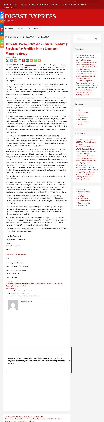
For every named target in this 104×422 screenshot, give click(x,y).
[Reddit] (15, 60)
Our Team (32, 4)
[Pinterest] (23, 60)
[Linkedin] (19, 60)
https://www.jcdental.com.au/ (16, 254)
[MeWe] (27, 60)
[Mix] (31, 60)
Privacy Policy (55, 4)
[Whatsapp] (35, 60)
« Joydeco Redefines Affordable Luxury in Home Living (24, 417)
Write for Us (82, 4)
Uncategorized (83, 122)
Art (28, 28)
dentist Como (28, 229)
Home (6, 4)
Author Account (9, 7)
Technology (9, 28)
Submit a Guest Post (69, 4)
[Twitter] (11, 60)
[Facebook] (7, 60)
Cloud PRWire (45, 37)
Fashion (20, 28)
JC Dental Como (30, 65)
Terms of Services (42, 4)
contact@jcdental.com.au (14, 263)
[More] (39, 60)
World (36, 28)
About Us (13, 4)
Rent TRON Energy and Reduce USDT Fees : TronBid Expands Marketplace (85, 57)
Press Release (83, 117)
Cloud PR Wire (30, 37)
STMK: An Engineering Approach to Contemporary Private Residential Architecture (87, 83)
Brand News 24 (11, 288)
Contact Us (22, 4)
